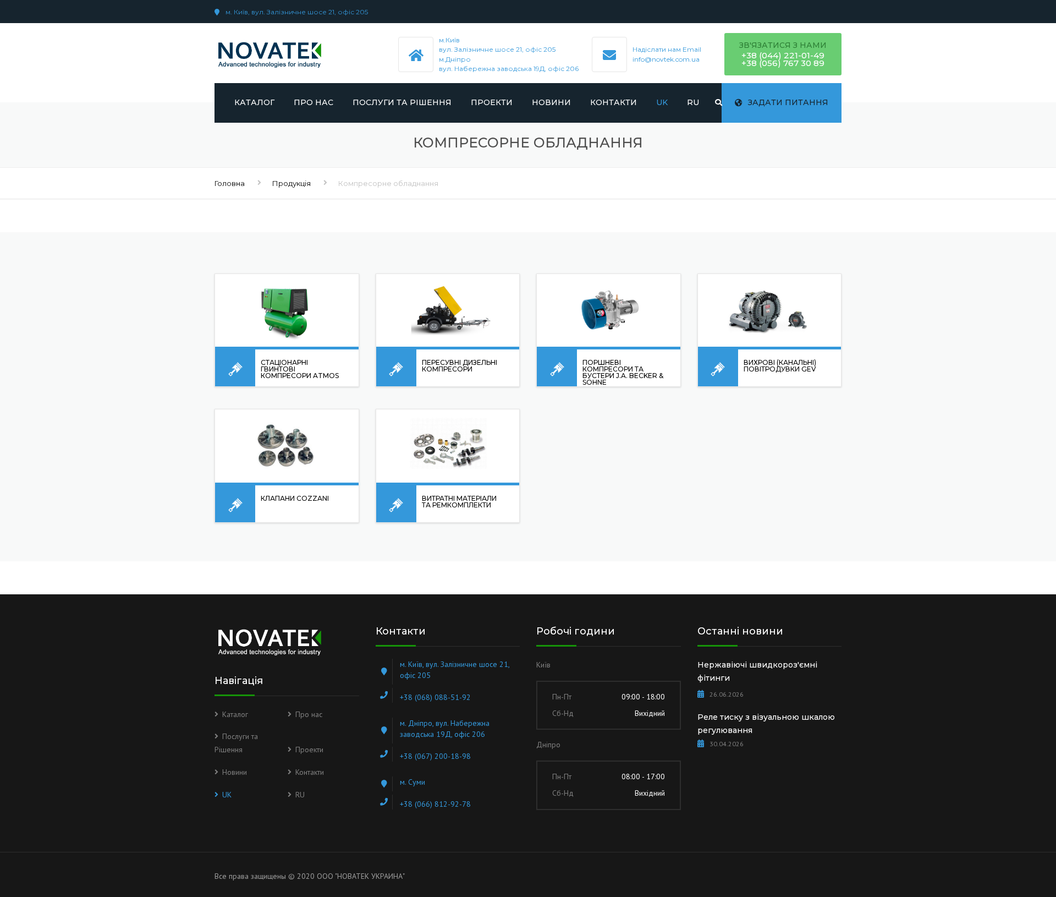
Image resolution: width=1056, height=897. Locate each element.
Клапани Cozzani (295, 498)
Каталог (254, 102)
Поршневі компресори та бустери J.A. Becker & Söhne (622, 372)
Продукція (291, 183)
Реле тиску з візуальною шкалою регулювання (766, 723)
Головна (230, 183)
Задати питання (788, 102)
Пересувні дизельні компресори (459, 365)
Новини (551, 102)
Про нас (313, 102)
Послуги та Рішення (402, 102)
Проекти (492, 102)
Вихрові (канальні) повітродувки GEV (780, 365)
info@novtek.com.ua (666, 59)
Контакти (613, 102)
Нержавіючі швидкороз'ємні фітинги (757, 671)
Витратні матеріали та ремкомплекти (459, 501)
